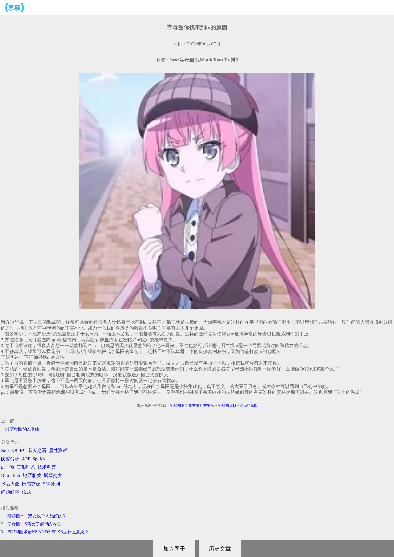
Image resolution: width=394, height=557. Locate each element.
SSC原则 (51, 483)
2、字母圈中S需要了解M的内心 (31, 524)
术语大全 (10, 483)
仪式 (26, 492)
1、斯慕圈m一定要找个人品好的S (33, 516)
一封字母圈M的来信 (20, 429)
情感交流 (31, 483)
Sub (16, 475)
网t (11, 467)
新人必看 (37, 450)
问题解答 (10, 492)
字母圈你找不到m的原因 (238, 405)
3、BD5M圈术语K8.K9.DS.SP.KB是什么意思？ (45, 532)
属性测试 (58, 450)
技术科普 (47, 467)
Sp (35, 458)
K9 (23, 450)
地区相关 (32, 475)
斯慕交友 (53, 475)
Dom (5, 475)
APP (26, 458)
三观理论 (26, 467)
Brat (5, 450)
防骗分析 (10, 458)
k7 (3, 467)
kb (42, 458)
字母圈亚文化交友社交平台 (192, 405)
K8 (14, 450)
